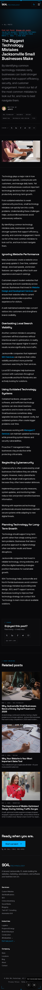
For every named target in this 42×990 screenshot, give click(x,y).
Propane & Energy (8, 928)
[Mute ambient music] (34, 985)
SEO (3, 898)
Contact (4, 965)
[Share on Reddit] (25, 128)
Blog (3, 959)
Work (3, 953)
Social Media (6, 904)
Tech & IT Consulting (9, 910)
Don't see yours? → (8, 941)
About (4, 962)
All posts (8, 25)
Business (20, 114)
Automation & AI (7, 913)
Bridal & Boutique (8, 932)
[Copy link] (34, 128)
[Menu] (39, 4)
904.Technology (8, 114)
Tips (33, 118)
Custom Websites (8, 891)
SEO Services (8, 357)
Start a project (11, 844)
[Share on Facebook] (20, 128)
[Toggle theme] (34, 4)
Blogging (5, 907)
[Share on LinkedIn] (16, 128)
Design (28, 114)
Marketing (6, 118)
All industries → (7, 938)
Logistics (5, 925)
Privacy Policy (13, 982)
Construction (6, 935)
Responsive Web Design (21, 118)
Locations (5, 956)
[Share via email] (29, 128)
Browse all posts (23, 30)
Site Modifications (8, 895)
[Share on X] (11, 128)
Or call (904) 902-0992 (14, 849)
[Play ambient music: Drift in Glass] (28, 985)
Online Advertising (8, 901)
